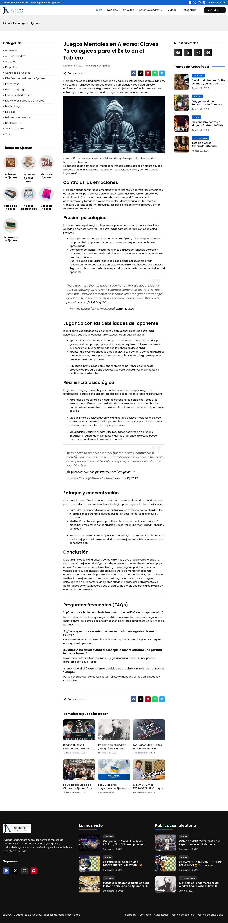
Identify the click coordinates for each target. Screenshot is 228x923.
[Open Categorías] (198, 10)
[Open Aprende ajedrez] (161, 10)
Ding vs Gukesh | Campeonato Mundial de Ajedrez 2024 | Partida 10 (79, 748)
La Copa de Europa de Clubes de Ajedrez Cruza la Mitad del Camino (78, 788)
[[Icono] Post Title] (181, 82)
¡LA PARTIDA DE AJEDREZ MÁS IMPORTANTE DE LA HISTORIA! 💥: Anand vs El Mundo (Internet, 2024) (125, 864)
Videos (196, 117)
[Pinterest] (204, 2)
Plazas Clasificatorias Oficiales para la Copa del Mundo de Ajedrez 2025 (126, 884)
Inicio (6, 23)
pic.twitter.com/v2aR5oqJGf (86, 302)
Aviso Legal (161, 914)
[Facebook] (190, 2)
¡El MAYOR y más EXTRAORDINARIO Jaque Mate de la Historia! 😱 (148, 788)
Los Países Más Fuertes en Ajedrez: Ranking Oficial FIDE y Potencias (147, 748)
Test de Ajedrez (200, 138)
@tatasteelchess (82, 472)
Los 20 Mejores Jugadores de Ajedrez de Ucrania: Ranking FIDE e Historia (114, 790)
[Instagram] (199, 2)
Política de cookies (182, 914)
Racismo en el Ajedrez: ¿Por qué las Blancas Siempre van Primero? (112, 748)
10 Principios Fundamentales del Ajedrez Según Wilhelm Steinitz (199, 884)
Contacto (145, 914)
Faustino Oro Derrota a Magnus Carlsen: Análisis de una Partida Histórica (207, 124)
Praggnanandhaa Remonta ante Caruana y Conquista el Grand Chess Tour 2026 (208, 103)
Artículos (198, 75)
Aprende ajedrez (188, 878)
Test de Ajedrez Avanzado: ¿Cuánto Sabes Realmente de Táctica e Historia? (205, 144)
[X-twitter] (194, 2)
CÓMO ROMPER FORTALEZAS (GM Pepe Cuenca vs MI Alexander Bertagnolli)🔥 (199, 843)
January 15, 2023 (126, 478)
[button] (133, 73)
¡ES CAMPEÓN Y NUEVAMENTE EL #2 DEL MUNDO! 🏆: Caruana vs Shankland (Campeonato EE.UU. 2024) (200, 864)
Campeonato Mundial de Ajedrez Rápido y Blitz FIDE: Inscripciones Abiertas (124, 843)
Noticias (197, 96)
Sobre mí (130, 914)
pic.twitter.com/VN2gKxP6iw (115, 472)
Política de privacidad (210, 914)
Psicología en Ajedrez (26, 23)
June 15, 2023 (125, 309)
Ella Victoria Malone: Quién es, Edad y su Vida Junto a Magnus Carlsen (208, 82)
